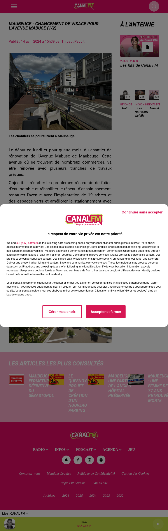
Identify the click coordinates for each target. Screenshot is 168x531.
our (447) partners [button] (27, 243)
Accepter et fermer (106, 311)
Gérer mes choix (62, 311)
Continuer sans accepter (142, 212)
